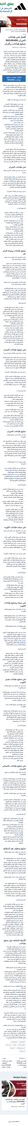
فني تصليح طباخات (12, 474)
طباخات (24, 34)
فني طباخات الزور (18, 122)
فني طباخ (12, 1048)
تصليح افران (22, 1041)
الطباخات (20, 833)
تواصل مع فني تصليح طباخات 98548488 (14, 78)
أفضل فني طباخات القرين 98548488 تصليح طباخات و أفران (21, 1063)
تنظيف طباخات (13, 401)
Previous (3, 1095)
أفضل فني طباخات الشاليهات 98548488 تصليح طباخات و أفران (7, 1063)
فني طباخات (14, 177)
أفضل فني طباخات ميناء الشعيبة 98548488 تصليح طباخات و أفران (15, 1102)
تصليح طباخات (14, 116)
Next (24, 1095)
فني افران (8, 1044)
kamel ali (22, 47)
